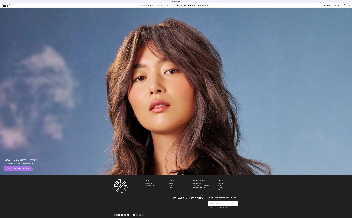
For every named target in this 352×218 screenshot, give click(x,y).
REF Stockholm (231, 215)
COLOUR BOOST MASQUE (163, 5)
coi (237, 215)
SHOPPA (142, 5)
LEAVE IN (176, 5)
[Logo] (6, 5)
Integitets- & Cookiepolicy (221, 207)
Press (170, 187)
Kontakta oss (197, 183)
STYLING (183, 5)
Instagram (220, 183)
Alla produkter (149, 183)
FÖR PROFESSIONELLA (205, 5)
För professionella (150, 185)
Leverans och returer (199, 187)
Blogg (170, 185)
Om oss (171, 183)
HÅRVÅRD (150, 5)
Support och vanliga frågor (201, 185)
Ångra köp (196, 190)
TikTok (219, 190)
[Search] (345, 5)
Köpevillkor (211, 207)
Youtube (220, 187)
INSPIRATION (192, 5)
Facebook (220, 185)
